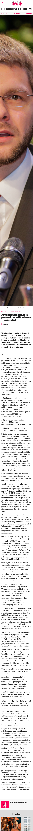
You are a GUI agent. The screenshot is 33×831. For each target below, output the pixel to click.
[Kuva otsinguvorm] (2, 3)
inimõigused (5, 324)
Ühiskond (16, 14)
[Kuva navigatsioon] (30, 3)
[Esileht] (17, 3)
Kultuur (4, 14)
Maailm (29, 14)
